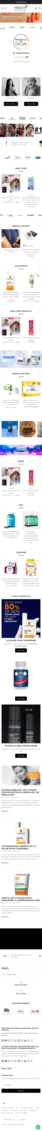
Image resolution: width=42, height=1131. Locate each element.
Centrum (21, 552)
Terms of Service (23, 1110)
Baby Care (21, 168)
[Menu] (2, 8)
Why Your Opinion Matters (27, 1107)
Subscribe (21, 1091)
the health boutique (9, 1124)
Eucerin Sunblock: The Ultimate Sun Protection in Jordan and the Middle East (20, 792)
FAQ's (17, 1107)
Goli (21, 505)
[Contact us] (38, 1127)
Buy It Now (21, 650)
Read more (5, 811)
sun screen (21, 266)
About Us (11, 1107)
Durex (21, 461)
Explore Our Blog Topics (7, 1112)
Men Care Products (21, 311)
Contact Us (4, 1107)
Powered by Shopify (19, 1124)
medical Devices (21, 374)
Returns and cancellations (21, 1112)
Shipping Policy (33, 1110)
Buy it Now (21, 756)
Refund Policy (5, 1110)
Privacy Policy (13, 1110)
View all (21, 171)
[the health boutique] (21, 8)
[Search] (6, 8)
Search (37, 1107)
